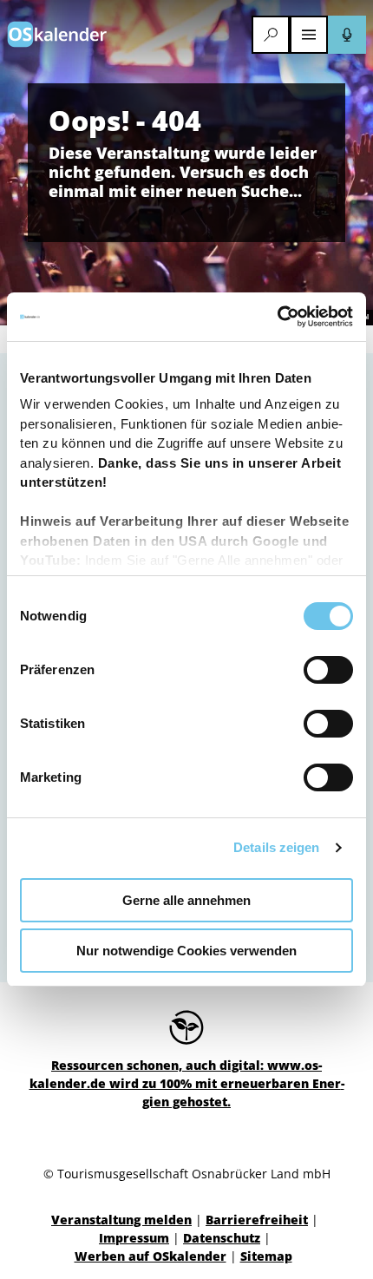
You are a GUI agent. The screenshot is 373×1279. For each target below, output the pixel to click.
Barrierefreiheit (257, 1219)
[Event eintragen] (347, 35)
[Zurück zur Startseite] (57, 34)
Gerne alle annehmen (186, 900)
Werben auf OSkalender (150, 1256)
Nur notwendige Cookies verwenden (186, 950)
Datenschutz (221, 1238)
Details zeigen (276, 847)
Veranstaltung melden (121, 1219)
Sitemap (266, 1256)
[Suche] (271, 35)
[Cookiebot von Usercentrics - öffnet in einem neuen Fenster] (277, 316)
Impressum (134, 1238)
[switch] (328, 670)
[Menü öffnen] (309, 35)
